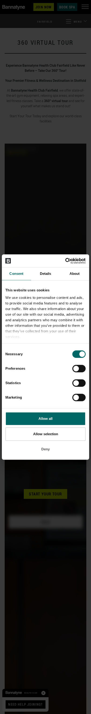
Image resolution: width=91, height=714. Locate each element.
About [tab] (75, 274)
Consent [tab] (16, 274)
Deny (45, 449)
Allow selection (45, 434)
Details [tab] (45, 274)
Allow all (45, 419)
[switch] (79, 368)
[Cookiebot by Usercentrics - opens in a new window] (65, 261)
